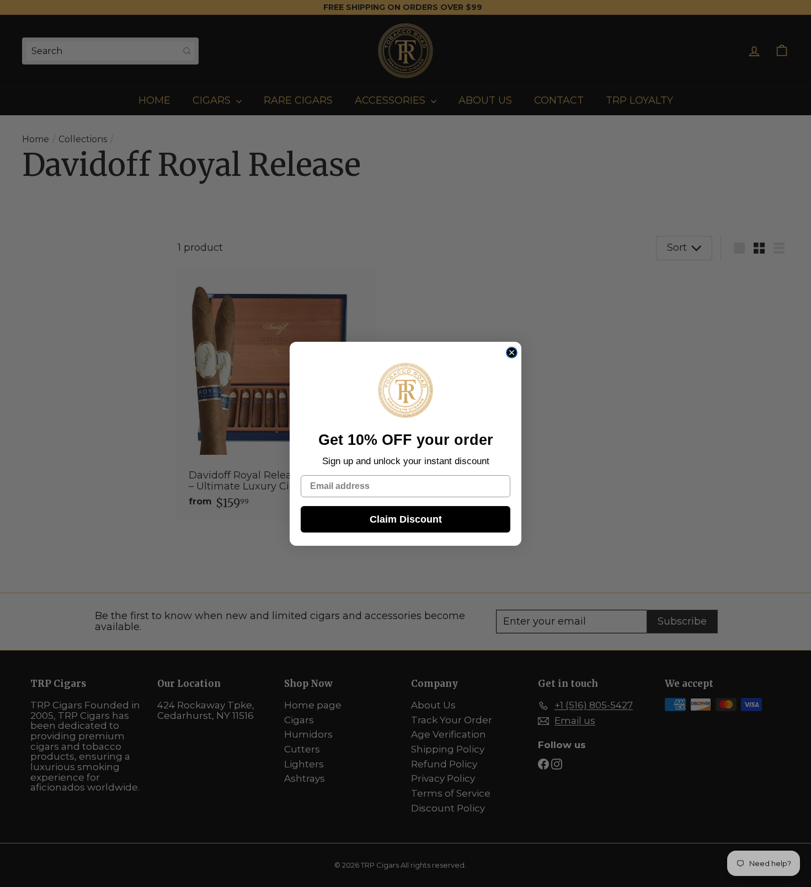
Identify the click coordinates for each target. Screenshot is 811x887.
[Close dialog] (511, 352)
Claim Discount (406, 519)
